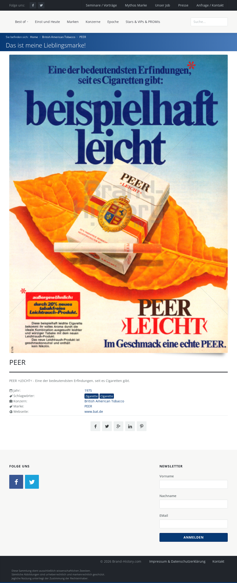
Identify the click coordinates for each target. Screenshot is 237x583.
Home (34, 37)
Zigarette (91, 396)
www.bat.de (93, 411)
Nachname (167, 496)
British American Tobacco (58, 37)
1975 (88, 390)
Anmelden (194, 537)
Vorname (166, 476)
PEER (82, 37)
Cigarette (106, 396)
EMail (163, 515)
